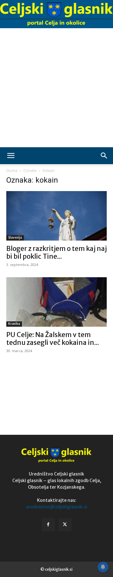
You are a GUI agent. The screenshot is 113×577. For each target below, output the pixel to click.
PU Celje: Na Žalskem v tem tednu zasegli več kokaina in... (52, 338)
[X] (65, 524)
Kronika (14, 324)
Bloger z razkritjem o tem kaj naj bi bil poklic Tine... (56, 252)
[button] (11, 155)
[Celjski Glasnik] (56, 14)
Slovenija (15, 238)
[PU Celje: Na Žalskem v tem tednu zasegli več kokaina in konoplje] (56, 302)
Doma (11, 170)
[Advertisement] (56, 87)
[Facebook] (48, 524)
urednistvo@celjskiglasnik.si (56, 507)
